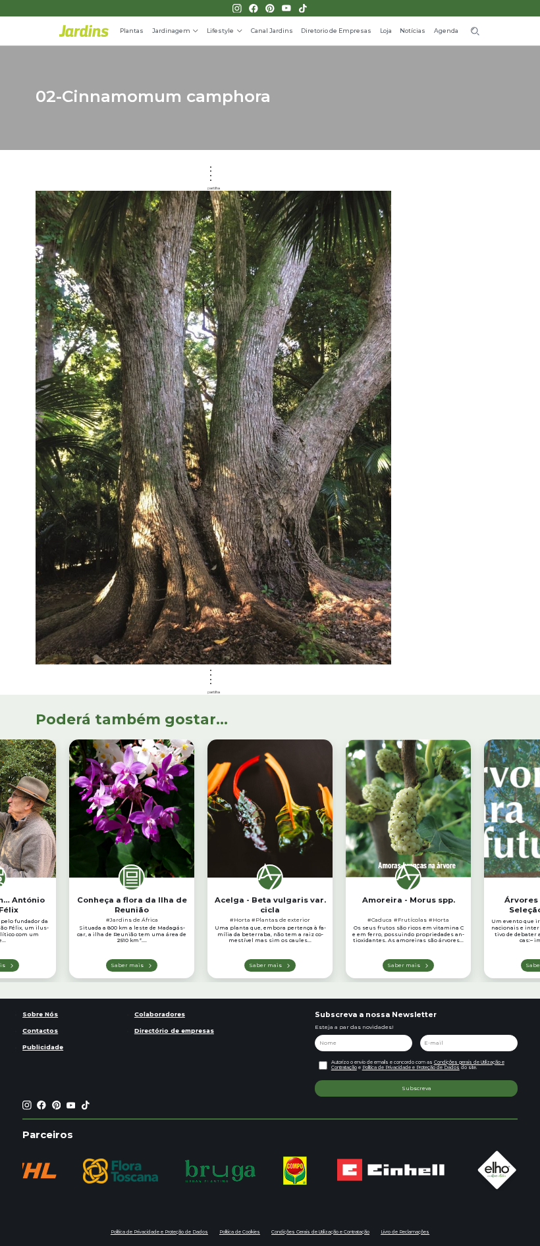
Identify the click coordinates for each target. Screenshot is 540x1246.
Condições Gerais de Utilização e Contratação (320, 1232)
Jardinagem (171, 30)
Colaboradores (159, 1014)
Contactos (40, 1030)
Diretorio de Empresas (336, 30)
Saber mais (127, 965)
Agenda (446, 30)
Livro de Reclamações (405, 1232)
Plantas (132, 30)
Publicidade (42, 1047)
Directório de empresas (174, 1030)
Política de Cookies (239, 1232)
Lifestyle (220, 30)
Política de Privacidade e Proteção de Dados (411, 1067)
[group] (120, 1171)
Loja (386, 30)
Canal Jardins (272, 30)
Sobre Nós (40, 1014)
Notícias (412, 30)
